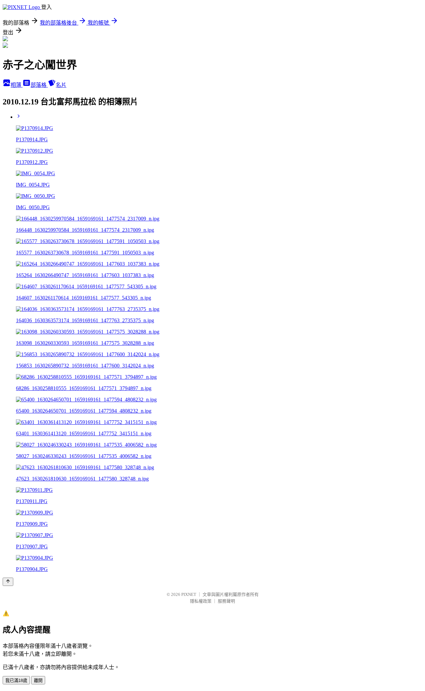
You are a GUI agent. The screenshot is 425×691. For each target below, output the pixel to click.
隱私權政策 (201, 601)
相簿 (17, 85)
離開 (38, 680)
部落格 (39, 85)
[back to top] (8, 582)
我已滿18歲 (16, 680)
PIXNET (188, 594)
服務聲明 (226, 601)
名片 (61, 85)
